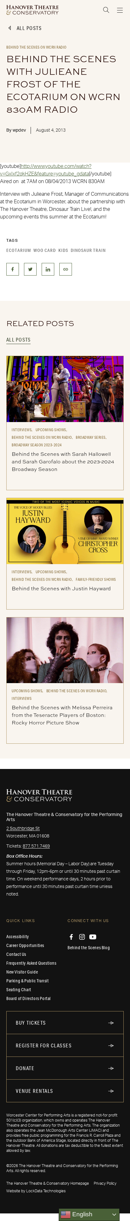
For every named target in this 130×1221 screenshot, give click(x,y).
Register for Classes (44, 1045)
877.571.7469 (36, 846)
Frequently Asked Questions (31, 963)
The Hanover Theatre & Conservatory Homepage (47, 1183)
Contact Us (16, 954)
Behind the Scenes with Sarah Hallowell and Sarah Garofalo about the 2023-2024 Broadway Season (63, 461)
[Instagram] (82, 937)
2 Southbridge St (23, 828)
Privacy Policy (105, 1183)
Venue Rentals (34, 1090)
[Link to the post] (65, 388)
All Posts (29, 28)
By (16, 130)
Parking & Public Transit (27, 981)
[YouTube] (93, 937)
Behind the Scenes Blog (89, 947)
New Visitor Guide (22, 972)
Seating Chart (18, 989)
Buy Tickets (31, 1022)
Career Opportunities (25, 945)
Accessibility (17, 936)
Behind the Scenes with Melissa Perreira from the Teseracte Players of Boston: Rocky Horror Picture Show (62, 715)
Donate (25, 1068)
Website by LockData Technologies (36, 1191)
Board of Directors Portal (28, 998)
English (81, 1214)
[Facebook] (71, 937)
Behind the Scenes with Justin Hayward (61, 588)
